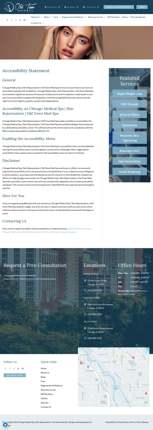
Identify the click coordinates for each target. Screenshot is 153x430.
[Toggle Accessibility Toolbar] (5, 425)
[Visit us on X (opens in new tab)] (12, 20)
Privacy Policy (122, 422)
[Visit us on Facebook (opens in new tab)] (7, 20)
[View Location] (45, 7)
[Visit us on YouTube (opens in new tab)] (24, 20)
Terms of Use (135, 422)
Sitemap (145, 422)
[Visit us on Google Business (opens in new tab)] (20, 20)
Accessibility (110, 422)
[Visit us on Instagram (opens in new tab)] (16, 20)
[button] (41, 17)
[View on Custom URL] (113, 377)
